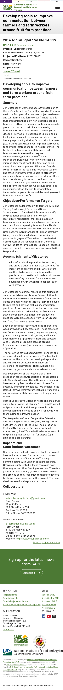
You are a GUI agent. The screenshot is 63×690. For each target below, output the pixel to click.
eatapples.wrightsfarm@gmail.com (25, 498)
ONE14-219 (18, 45)
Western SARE (48, 607)
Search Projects (10, 598)
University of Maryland (15, 664)
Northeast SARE (49, 601)
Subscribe (29, 572)
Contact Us (8, 629)
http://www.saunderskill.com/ (32, 538)
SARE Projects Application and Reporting (22, 604)
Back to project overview (46, 542)
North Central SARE (51, 598)
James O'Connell (11, 71)
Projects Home (10, 594)
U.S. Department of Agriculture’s (23, 667)
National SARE (48, 594)
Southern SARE (49, 604)
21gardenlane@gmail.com (20, 523)
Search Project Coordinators (16, 601)
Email (7, 75)
